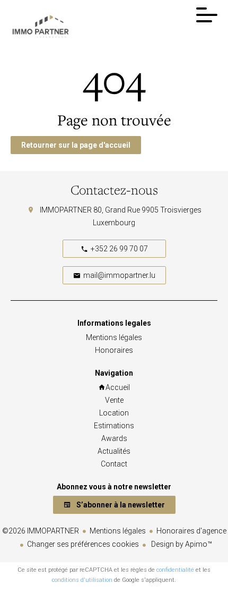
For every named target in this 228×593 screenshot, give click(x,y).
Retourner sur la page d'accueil (75, 145)
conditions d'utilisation (82, 580)
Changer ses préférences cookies (83, 544)
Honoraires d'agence (191, 531)
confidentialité (175, 569)
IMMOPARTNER (66, 210)
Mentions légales (118, 531)
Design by (181, 544)
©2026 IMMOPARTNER (40, 531)
